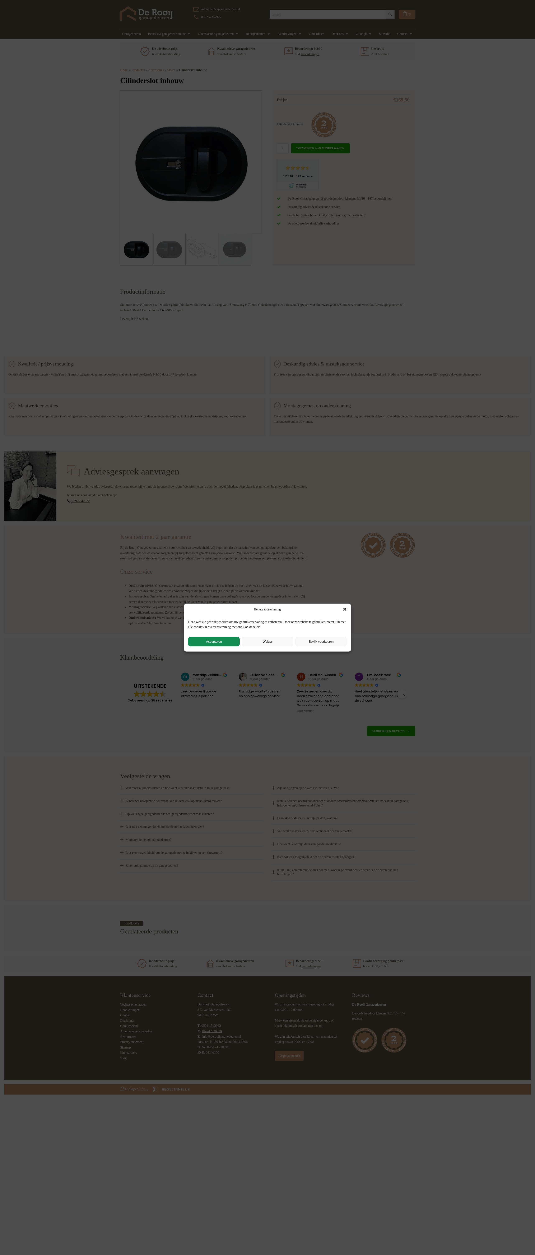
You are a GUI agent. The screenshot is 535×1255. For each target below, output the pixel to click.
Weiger (267, 641)
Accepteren (214, 641)
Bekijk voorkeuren (321, 641)
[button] (345, 609)
